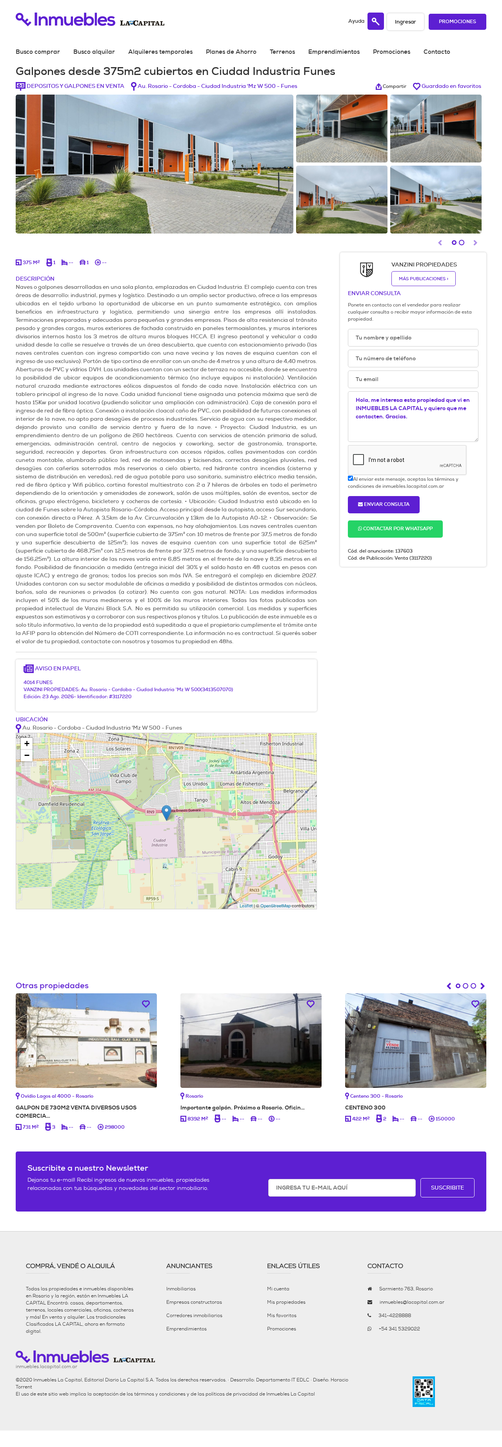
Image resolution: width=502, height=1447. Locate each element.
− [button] (26, 755)
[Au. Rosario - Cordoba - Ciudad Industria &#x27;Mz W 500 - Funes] (166, 813)
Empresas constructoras (194, 1302)
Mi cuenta (278, 1289)
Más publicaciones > (423, 278)
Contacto (437, 52)
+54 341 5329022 (399, 1329)
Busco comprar (38, 52)
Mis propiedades (286, 1302)
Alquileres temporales (160, 52)
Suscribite (447, 1187)
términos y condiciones (160, 1394)
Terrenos (282, 52)
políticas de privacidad (232, 1394)
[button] (476, 244)
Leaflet (246, 905)
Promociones (457, 22)
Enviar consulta (386, 504)
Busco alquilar (94, 52)
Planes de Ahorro (231, 52)
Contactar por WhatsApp (397, 529)
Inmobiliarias (181, 1289)
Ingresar (405, 21)
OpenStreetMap (275, 905)
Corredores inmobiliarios (194, 1315)
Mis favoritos (281, 1315)
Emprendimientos (334, 52)
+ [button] (26, 743)
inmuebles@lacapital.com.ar (412, 1302)
